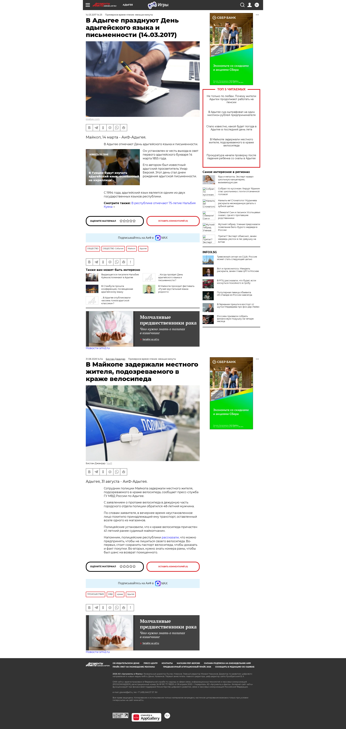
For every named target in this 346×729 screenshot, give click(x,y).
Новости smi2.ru (98, 348)
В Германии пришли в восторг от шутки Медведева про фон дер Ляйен (238, 305)
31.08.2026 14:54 (94, 359)
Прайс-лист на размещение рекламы (134, 667)
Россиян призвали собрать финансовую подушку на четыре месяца (235, 319)
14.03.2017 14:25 (94, 14)
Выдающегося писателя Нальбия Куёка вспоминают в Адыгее (120, 276)
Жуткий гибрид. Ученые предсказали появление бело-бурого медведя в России (239, 227)
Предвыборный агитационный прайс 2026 (187, 667)
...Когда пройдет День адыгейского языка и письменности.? (170, 277)
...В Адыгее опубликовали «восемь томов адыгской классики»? (115, 300)
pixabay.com (93, 119)
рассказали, (171, 537)
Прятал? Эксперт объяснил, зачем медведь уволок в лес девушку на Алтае (237, 239)
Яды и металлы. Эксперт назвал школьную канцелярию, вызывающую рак (236, 179)
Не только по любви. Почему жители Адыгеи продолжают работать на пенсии (231, 99)
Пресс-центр (151, 663)
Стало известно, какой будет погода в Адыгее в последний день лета (231, 128)
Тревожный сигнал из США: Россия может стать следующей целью (237, 258)
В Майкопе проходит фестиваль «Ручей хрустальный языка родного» (176, 289)
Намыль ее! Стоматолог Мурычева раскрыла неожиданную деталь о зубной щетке (237, 203)
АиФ (109, 463)
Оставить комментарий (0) (173, 221)
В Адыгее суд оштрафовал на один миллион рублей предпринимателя (231, 114)
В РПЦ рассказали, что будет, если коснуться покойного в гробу (236, 281)
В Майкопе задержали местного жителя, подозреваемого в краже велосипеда (231, 142)
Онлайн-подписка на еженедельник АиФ (227, 663)
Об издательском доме (126, 663)
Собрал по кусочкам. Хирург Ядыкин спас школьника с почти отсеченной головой (239, 191)
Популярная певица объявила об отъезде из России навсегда (234, 293)
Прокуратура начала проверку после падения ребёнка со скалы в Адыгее (231, 157)
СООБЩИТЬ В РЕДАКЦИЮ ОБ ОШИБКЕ (234, 667)
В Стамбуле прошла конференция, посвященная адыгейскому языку (117, 289)
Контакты (167, 663)
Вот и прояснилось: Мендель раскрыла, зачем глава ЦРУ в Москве (238, 269)
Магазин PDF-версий (188, 663)
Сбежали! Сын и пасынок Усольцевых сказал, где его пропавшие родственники (239, 215)
